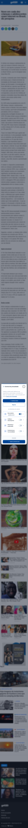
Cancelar (14, 438)
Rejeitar (14, 404)
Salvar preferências (15, 441)
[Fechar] (24, 386)
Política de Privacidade (11, 396)
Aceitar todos (14, 400)
